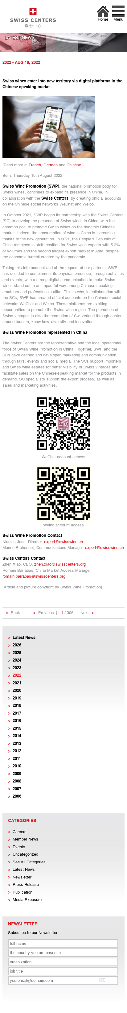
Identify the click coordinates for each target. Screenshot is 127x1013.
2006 (17, 797)
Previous (43, 613)
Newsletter (22, 877)
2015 (17, 729)
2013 (17, 744)
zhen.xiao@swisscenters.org (60, 565)
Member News (25, 839)
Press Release (26, 885)
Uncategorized (25, 855)
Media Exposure (27, 900)
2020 (17, 691)
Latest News (24, 638)
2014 (17, 736)
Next (87, 613)
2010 (17, 766)
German (50, 165)
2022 (17, 676)
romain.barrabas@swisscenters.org (33, 577)
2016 (17, 721)
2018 (17, 706)
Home (103, 20)
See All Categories (29, 862)
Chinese (74, 165)
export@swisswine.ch (63, 542)
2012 (17, 751)
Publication (22, 893)
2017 (17, 714)
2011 (17, 759)
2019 (17, 698)
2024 (17, 660)
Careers (20, 832)
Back (13, 613)
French (35, 165)
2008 (17, 781)
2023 (17, 668)
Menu (118, 20)
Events (19, 847)
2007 (17, 789)
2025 (17, 653)
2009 (17, 774)
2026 (17, 645)
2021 (17, 683)
